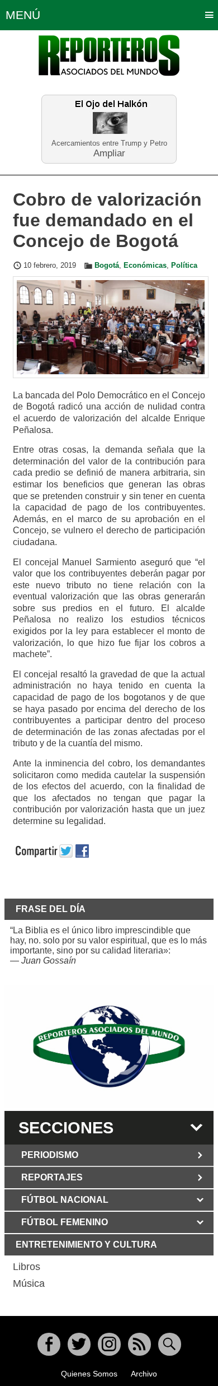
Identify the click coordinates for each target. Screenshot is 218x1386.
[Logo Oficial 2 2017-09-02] (109, 1046)
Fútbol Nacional (64, 1199)
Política (184, 265)
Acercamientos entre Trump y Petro (109, 143)
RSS (139, 1344)
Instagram (109, 1344)
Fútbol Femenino (64, 1222)
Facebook (48, 1344)
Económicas (145, 265)
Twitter (79, 1344)
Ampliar (109, 152)
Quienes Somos (89, 1373)
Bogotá (106, 265)
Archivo (144, 1373)
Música (29, 1283)
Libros (26, 1266)
